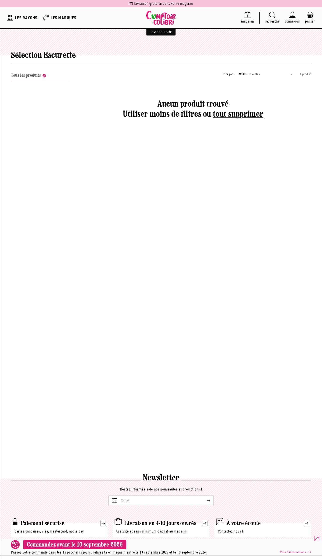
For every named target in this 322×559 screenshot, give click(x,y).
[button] (272, 18)
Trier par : (229, 74)
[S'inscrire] (205, 500)
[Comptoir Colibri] (161, 18)
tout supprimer (238, 114)
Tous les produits (26, 75)
